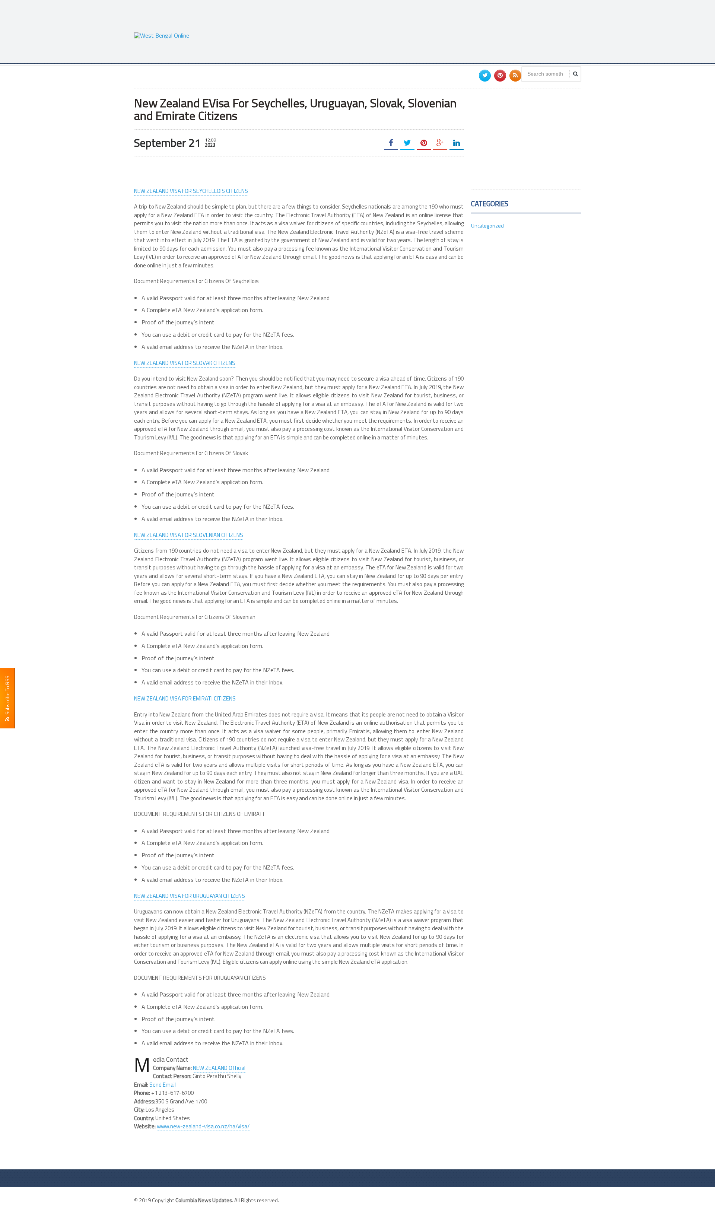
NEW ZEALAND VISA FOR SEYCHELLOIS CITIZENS (191, 191)
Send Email (162, 1084)
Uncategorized (487, 225)
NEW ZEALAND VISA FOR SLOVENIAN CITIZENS (188, 535)
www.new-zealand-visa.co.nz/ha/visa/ (203, 1126)
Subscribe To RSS (7, 696)
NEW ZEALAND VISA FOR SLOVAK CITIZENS (184, 363)
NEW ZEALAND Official (219, 1068)
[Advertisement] (445, 35)
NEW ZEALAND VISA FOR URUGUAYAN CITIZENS (189, 896)
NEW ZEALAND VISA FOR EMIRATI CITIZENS (185, 698)
